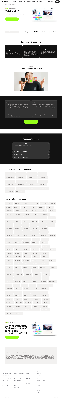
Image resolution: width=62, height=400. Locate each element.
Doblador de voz (16, 387)
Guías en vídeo (28, 383)
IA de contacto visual (17, 378)
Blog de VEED (28, 378)
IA (24, 1)
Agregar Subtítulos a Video (7, 373)
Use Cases (20, 1)
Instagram (38, 390)
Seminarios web (28, 381)
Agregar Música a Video (6, 371)
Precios (40, 1)
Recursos (28, 1)
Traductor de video (5, 385)
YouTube (38, 385)
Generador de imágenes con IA (19, 373)
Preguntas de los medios (41, 380)
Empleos (38, 371)
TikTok (38, 392)
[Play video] (31, 81)
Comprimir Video (5, 380)
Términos (38, 375)
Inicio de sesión (50, 1)
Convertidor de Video (6, 382)
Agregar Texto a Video (6, 375)
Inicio (6, 4)
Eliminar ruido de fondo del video (19, 382)
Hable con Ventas (35, 1)
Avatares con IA (16, 371)
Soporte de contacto (40, 378)
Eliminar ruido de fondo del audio (19, 380)
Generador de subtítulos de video (8, 378)
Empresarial (27, 373)
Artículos (27, 380)
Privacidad (39, 373)
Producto (14, 1)
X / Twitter (38, 388)
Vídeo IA (15, 375)
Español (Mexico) (56, 397)
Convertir (9, 4)
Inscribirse (57, 1)
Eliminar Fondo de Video (18, 385)
